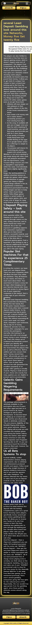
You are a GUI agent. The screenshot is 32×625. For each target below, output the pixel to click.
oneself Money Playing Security (20, 47)
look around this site (15, 171)
